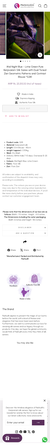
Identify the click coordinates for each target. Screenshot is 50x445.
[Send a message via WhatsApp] (45, 440)
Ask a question (25, 233)
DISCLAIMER (25, 227)
